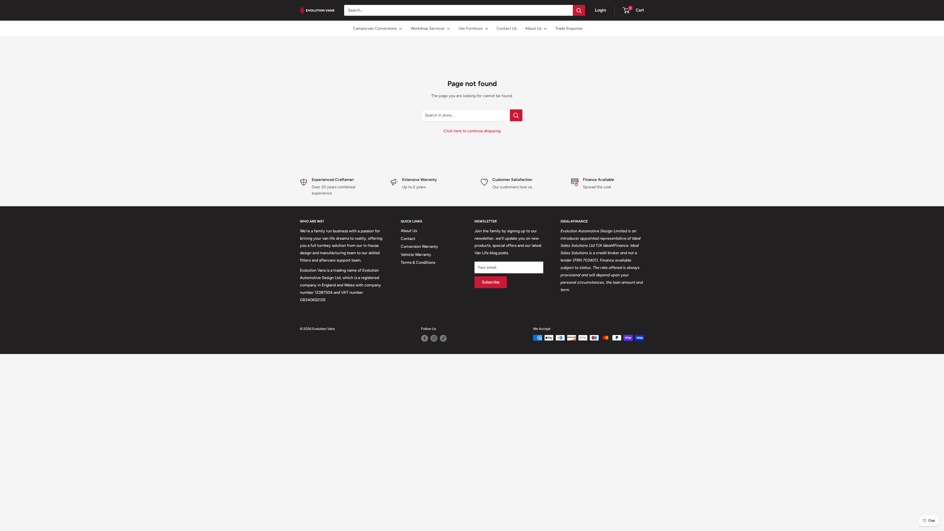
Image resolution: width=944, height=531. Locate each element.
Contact (408, 238)
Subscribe (491, 282)
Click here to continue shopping (472, 131)
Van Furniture (470, 28)
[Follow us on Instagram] (433, 338)
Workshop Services (427, 28)
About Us (533, 28)
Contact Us (506, 28)
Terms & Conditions (418, 262)
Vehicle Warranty (416, 254)
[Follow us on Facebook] (424, 338)
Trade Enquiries (568, 28)
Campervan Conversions (375, 28)
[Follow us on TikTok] (443, 338)
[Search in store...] (516, 115)
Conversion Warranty (419, 246)
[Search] (579, 10)
